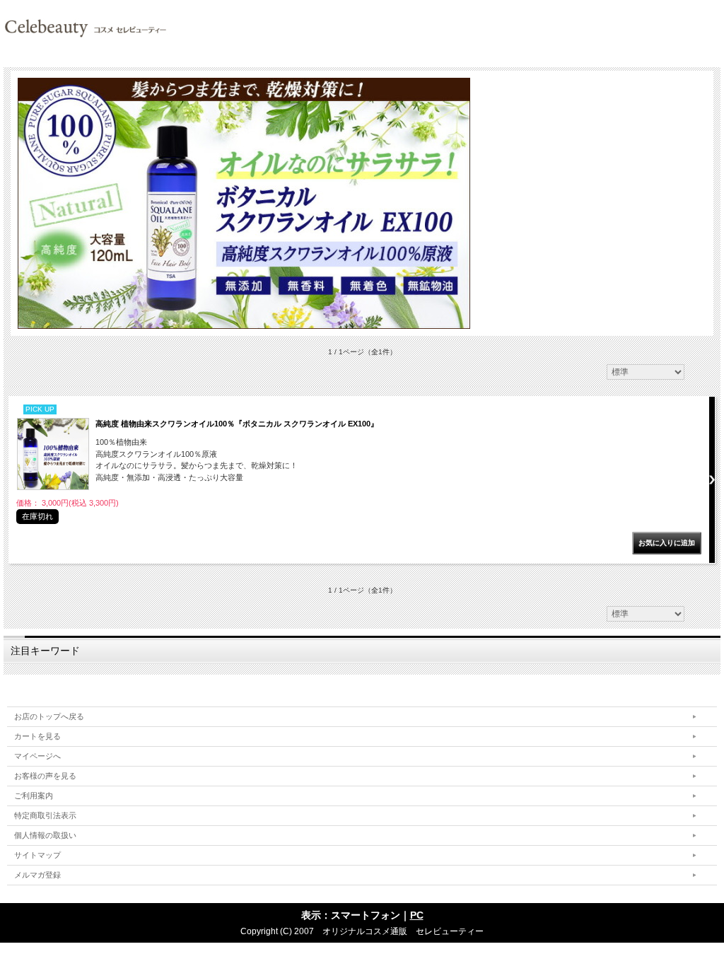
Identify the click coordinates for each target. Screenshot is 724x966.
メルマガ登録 (37, 875)
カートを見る (37, 736)
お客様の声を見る (45, 776)
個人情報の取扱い (45, 835)
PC (417, 915)
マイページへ (37, 756)
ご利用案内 (33, 795)
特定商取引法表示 (45, 815)
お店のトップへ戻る (49, 716)
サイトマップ (37, 855)
